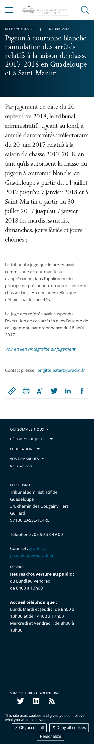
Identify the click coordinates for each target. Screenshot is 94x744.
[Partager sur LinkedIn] (68, 391)
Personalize (50, 736)
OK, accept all (31, 728)
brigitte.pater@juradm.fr (61, 370)
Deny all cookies (70, 728)
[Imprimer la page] (26, 391)
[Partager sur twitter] (54, 391)
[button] (85, 9)
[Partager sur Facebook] (82, 391)
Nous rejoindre (21, 466)
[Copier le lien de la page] (12, 391)
